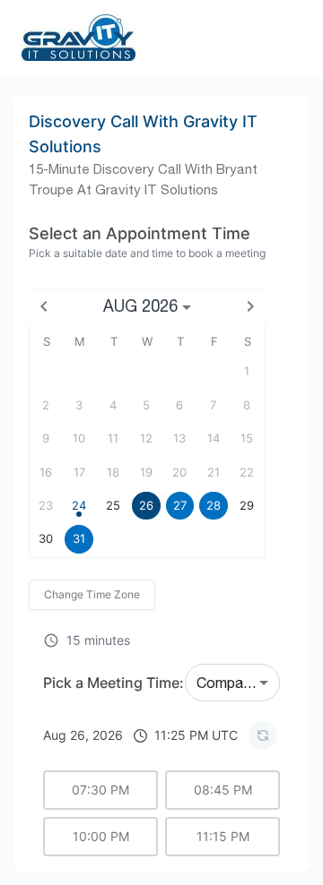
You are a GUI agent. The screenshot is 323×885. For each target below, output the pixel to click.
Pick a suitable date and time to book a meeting (147, 253)
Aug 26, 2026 (140, 735)
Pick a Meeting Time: (113, 683)
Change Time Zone (92, 594)
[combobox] (232, 682)
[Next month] (250, 306)
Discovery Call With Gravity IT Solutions (143, 134)
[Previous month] (44, 306)
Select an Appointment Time (139, 233)
